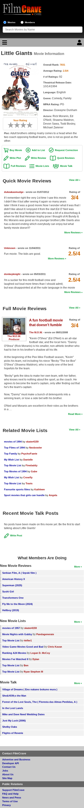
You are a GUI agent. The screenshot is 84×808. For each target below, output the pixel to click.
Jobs (5, 770)
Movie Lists (42, 166)
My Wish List (11, 459)
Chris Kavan (55, 646)
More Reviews (72, 232)
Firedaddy (31, 465)
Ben (26, 665)
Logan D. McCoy (40, 653)
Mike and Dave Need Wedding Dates (23, 714)
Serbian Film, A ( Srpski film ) (19, 573)
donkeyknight (12, 274)
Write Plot (15, 158)
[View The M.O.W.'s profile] (14, 319)
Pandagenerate (45, 634)
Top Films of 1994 (14, 447)
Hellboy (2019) (10, 610)
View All (73, 180)
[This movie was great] (28, 125)
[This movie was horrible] (12, 125)
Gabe (34, 471)
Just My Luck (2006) (14, 720)
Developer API (10, 763)
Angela (53, 495)
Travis (29, 483)
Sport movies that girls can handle (24, 495)
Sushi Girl (8, 591)
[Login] (80, 43)
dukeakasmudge (14, 192)
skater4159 (32, 441)
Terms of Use (10, 801)
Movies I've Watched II (15, 659)
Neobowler (35, 447)
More (77, 566)
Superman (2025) (12, 585)
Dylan (35, 659)
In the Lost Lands (12, 708)
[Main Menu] (4, 43)
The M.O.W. (14, 336)
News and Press (11, 797)
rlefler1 (28, 640)
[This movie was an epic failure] (9, 125)
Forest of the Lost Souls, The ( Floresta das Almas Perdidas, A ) (39, 702)
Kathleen (39, 489)
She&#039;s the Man (14, 695)
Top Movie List (12, 465)
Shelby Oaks (9, 726)
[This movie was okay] (21, 125)
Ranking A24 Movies (14, 653)
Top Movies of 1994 (15, 471)
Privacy (6, 805)
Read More (74, 414)
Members (30, 22)
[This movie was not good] (15, 125)
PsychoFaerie (29, 453)
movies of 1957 (11, 628)
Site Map (7, 778)
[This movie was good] (24, 125)
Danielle (28, 459)
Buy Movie (16, 150)
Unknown (9, 248)
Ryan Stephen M (33, 671)
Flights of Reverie (12, 733)
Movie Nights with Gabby (17, 634)
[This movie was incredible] (31, 125)
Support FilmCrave (13, 790)
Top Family (10, 453)
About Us (7, 774)
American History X (13, 579)
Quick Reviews (66, 158)
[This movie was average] (18, 125)
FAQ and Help (10, 793)
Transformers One (13, 597)
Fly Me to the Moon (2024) (17, 604)
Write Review (38, 158)
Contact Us (8, 767)
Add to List (38, 150)
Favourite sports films (17, 489)
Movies (11, 22)
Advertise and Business (16, 759)
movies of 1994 (13, 441)
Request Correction (66, 150)
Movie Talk (66, 166)
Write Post (16, 535)
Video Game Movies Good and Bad (22, 646)
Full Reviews (18, 166)
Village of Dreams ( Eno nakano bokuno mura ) (29, 689)
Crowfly (27, 477)
